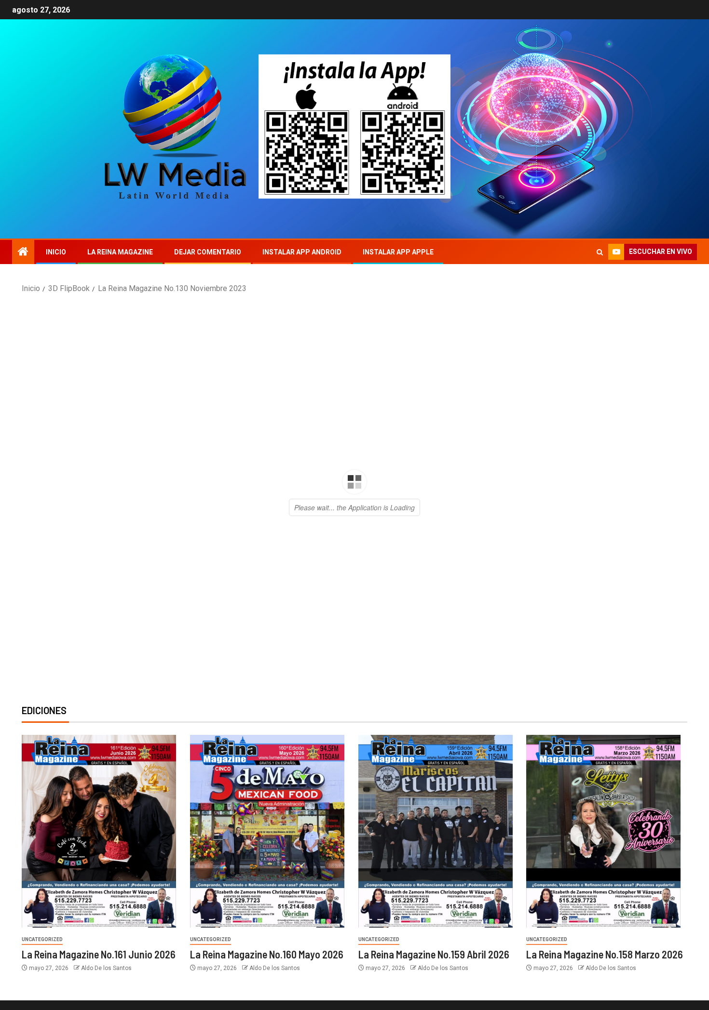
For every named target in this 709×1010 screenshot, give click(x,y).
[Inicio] (23, 252)
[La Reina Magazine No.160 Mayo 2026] (267, 831)
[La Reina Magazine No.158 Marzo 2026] (603, 831)
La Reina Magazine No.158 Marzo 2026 (604, 954)
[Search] (600, 252)
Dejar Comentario (207, 252)
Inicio (56, 252)
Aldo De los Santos (106, 968)
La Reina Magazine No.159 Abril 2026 (433, 954)
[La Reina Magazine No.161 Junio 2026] (99, 831)
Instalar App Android (301, 252)
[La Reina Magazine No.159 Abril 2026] (435, 831)
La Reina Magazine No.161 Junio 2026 (99, 954)
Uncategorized (42, 939)
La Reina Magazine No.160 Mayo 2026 (266, 954)
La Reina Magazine (120, 252)
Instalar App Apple (398, 252)
